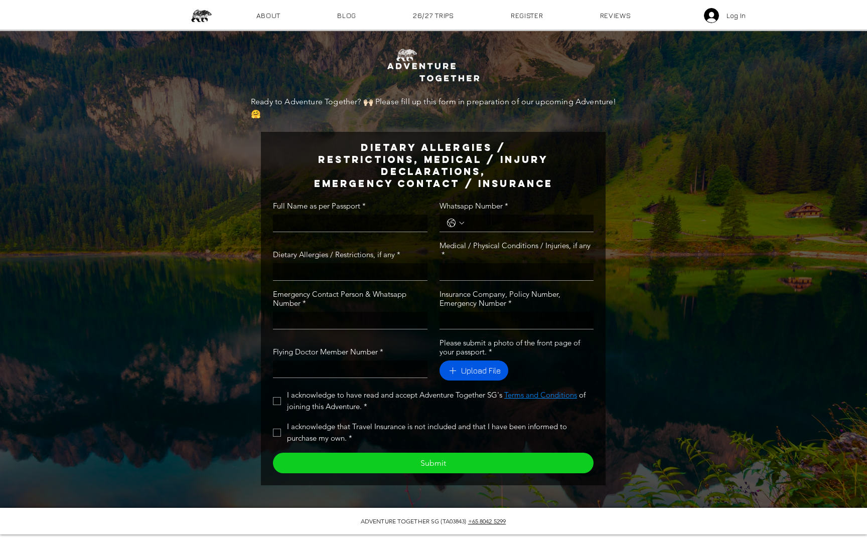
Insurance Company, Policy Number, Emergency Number (500, 299)
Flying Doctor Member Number (328, 351)
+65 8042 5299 (487, 521)
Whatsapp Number (474, 206)
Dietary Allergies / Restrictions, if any (336, 254)
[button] (434, 15)
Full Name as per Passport (319, 206)
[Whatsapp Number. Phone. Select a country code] (456, 223)
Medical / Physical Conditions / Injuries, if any (515, 250)
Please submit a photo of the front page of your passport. (510, 347)
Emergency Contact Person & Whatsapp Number (339, 299)
